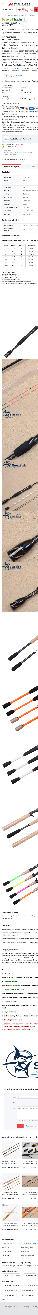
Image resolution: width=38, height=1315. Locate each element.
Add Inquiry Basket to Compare (14, 159)
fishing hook (25, 1252)
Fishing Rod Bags (9, 1295)
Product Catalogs (32, 1243)
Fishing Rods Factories (11, 1285)
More (4, 1299)
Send (20, 1126)
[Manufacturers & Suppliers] (19, 4)
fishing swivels (7, 1252)
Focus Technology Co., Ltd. (27, 1307)
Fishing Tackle (30, 15)
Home (4, 15)
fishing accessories (27, 1255)
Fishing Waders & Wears (12, 1275)
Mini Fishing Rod (27, 1290)
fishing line (5, 1255)
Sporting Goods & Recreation (16, 15)
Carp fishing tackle (27, 1248)
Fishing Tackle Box (30, 1275)
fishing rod (5, 1248)
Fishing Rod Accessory (27, 1295)
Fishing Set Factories (10, 1290)
